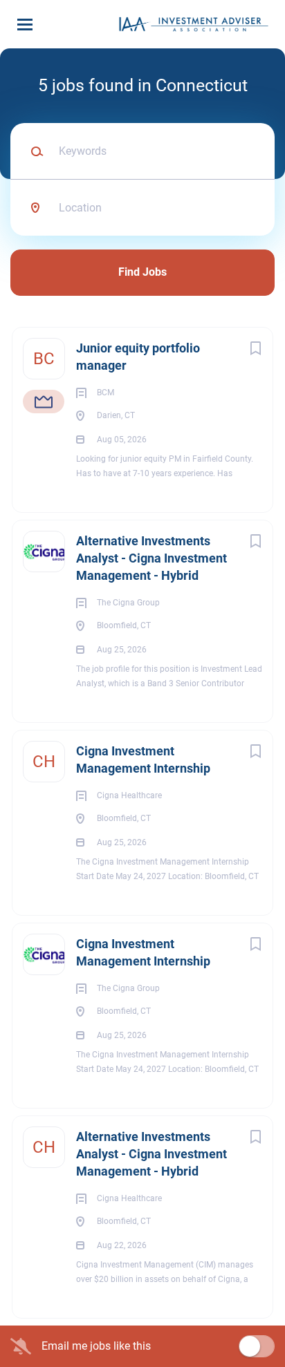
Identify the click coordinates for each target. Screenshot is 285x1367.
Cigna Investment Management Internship (143, 759)
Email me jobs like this (96, 1345)
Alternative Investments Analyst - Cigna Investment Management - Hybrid (151, 558)
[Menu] (25, 24)
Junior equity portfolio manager (138, 357)
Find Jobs (142, 272)
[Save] (255, 348)
